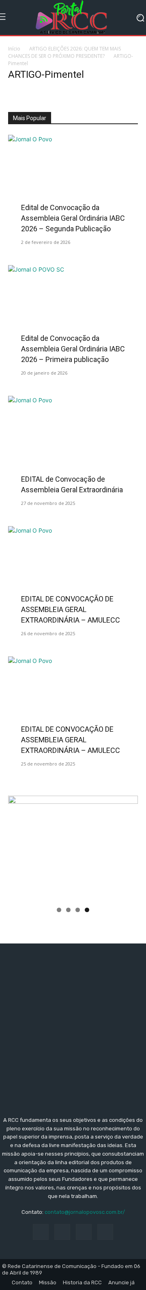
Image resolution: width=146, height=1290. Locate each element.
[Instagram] (62, 1232)
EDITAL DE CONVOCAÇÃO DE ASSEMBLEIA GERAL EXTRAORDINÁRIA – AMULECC (70, 609)
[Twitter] (84, 1232)
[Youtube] (105, 1232)
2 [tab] (68, 910)
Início (14, 48)
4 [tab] (87, 910)
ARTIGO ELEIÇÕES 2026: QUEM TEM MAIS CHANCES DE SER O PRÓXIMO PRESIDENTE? (64, 52)
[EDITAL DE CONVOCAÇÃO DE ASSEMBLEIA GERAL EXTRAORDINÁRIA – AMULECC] (73, 573)
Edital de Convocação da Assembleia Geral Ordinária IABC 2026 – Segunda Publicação (73, 218)
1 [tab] (59, 910)
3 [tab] (77, 910)
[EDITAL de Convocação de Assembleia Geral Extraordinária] (73, 443)
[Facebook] (41, 1232)
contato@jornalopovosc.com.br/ (85, 1212)
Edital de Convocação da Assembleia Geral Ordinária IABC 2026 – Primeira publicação (73, 349)
